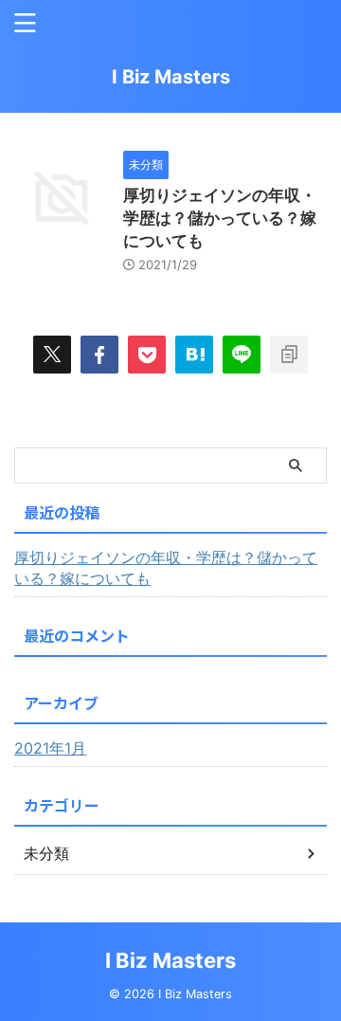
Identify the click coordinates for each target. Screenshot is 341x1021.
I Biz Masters (171, 76)
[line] (241, 355)
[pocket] (147, 355)
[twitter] (52, 355)
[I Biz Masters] (194, 355)
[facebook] (99, 355)
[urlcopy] (289, 355)
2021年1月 (50, 747)
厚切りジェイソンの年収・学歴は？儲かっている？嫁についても (219, 218)
